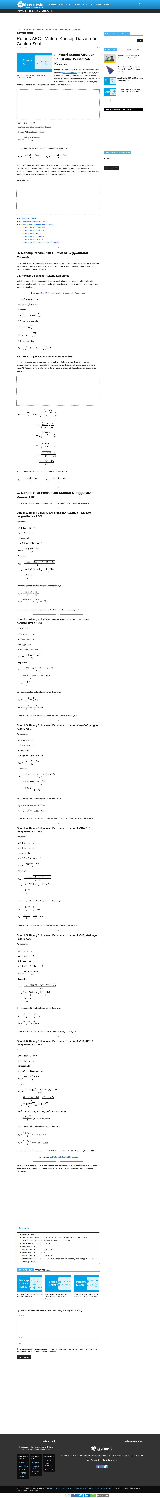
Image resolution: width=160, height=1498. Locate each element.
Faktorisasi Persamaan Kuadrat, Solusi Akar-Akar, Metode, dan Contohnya (56, 1296)
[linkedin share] (87, 1496)
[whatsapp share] (93, 1496)
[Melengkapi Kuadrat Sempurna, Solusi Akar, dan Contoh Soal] (30, 1283)
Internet (48, 1460)
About (52, 1488)
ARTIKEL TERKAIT (25, 1270)
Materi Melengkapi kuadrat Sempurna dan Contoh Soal (62, 293)
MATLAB (22, 1469)
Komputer (35, 1462)
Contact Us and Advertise (100, 1488)
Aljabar (38, 30)
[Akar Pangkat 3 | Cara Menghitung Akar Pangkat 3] (110, 81)
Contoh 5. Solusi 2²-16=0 (32, 239)
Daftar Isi (22, 11)
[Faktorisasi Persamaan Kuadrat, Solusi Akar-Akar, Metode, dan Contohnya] (58, 1283)
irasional (87, 165)
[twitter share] (80, 1496)
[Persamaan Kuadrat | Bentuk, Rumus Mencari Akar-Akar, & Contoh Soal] (87, 1283)
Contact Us (48, 11)
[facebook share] (74, 1496)
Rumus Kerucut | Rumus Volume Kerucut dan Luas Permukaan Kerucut (129, 69)
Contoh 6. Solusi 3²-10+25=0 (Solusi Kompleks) (41, 242)
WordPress (49, 1469)
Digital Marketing (48, 1464)
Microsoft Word (35, 1473)
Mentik (24, 48)
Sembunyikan (24, 1228)
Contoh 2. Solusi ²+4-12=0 (33, 230)
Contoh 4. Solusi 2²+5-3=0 (33, 236)
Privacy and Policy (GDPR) (82, 1488)
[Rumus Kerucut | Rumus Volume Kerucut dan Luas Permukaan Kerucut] (110, 70)
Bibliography (35, 11)
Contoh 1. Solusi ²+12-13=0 (33, 227)
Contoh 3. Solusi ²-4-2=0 (32, 233)
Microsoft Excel (35, 1467)
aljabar (43, 263)
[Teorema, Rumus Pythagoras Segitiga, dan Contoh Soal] (110, 58)
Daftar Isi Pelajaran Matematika (65, 1157)
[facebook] (99, 1467)
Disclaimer (69, 1488)
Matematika (30, 30)
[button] (140, 5)
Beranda (20, 30)
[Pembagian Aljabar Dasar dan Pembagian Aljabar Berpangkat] (110, 92)
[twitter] (105, 1467)
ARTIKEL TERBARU (42, 1270)
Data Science (23, 1466)
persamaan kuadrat (69, 73)
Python (21, 1476)
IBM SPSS (22, 1473)
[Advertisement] (80, 21)
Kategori (128, 50)
